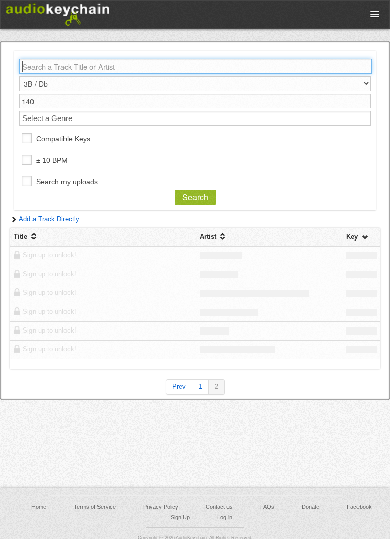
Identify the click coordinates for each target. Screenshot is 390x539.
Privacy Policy (160, 507)
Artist (209, 237)
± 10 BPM (52, 160)
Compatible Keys (63, 139)
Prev (179, 387)
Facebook (359, 507)
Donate (310, 507)
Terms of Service (95, 507)
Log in (224, 517)
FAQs (267, 507)
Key (353, 237)
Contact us (219, 507)
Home (38, 507)
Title (21, 237)
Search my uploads (67, 181)
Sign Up (180, 517)
